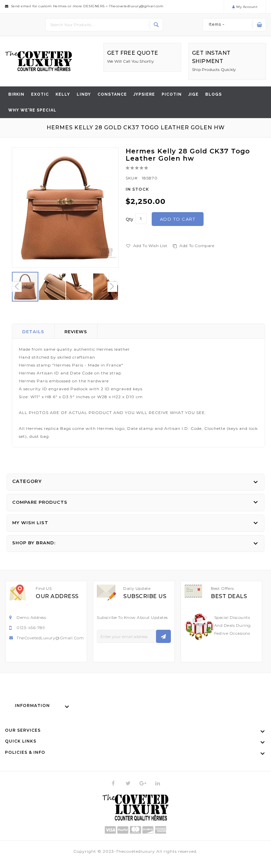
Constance (112, 94)
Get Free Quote (132, 53)
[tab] (33, 331)
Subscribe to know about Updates (132, 617)
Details (33, 331)
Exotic (40, 94)
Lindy (84, 94)
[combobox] (104, 24)
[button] (52, 286)
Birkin (16, 94)
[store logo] (38, 61)
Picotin (172, 94)
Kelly (63, 94)
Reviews (75, 331)
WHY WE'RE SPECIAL (32, 110)
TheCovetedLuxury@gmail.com (50, 637)
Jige (193, 94)
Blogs (213, 94)
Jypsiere (144, 94)
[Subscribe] (163, 636)
